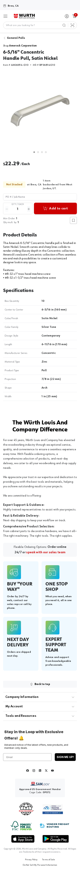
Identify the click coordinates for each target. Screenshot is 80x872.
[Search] (64, 25)
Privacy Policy (31, 860)
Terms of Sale (48, 860)
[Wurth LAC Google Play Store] (55, 839)
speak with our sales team (45, 552)
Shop (20, 45)
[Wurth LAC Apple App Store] (23, 839)
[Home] (24, 16)
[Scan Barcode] (72, 25)
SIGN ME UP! (65, 757)
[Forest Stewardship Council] (21, 825)
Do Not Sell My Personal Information (40, 865)
